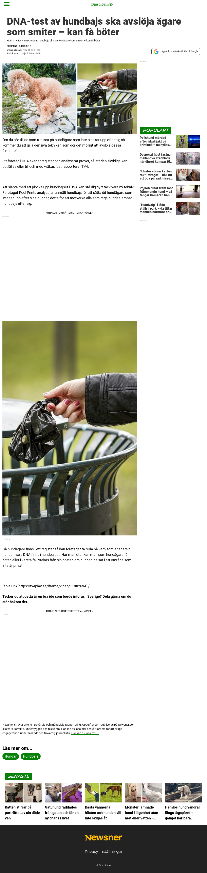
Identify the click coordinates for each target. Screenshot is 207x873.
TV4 (84, 166)
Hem (9, 40)
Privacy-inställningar (103, 851)
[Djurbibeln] (102, 4)
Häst (18, 40)
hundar (11, 756)
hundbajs (30, 756)
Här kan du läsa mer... (85, 733)
